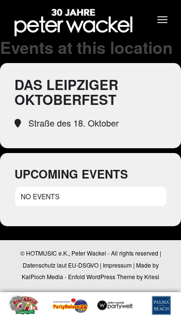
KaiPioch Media (42, 276)
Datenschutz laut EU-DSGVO (60, 265)
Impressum (117, 265)
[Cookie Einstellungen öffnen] (17, 308)
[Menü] (162, 19)
